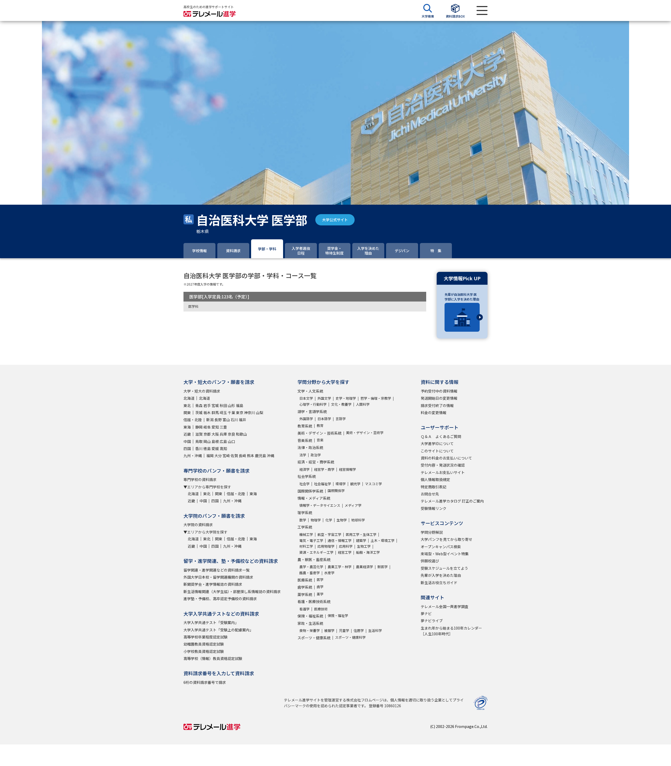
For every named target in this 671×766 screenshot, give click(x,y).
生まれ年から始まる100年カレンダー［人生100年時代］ (451, 630)
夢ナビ (426, 613)
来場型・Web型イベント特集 (445, 553)
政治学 (316, 454)
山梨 (259, 412)
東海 (187, 427)
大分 (218, 455)
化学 (328, 519)
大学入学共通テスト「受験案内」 (211, 622)
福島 (239, 405)
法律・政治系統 (310, 447)
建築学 (361, 540)
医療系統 (304, 580)
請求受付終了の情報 (437, 405)
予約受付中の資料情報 (439, 391)
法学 (302, 454)
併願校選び (430, 560)
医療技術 (321, 608)
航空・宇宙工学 (329, 534)
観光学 (355, 483)
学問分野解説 (432, 532)
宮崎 (226, 455)
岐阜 (207, 427)
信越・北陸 (192, 419)
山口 (231, 441)
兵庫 (223, 434)
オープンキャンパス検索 (441, 546)
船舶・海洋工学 (368, 552)
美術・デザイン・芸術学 (364, 432)
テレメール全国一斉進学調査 (444, 606)
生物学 (342, 519)
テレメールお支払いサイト (443, 472)
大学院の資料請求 (198, 524)
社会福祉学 (322, 483)
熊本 (250, 455)
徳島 (207, 448)
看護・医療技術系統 (314, 601)
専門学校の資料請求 (200, 479)
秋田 (223, 405)
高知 (223, 448)
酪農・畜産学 (309, 572)
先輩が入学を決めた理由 (441, 575)
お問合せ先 (430, 493)
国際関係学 (336, 490)
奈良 (231, 434)
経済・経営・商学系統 (315, 461)
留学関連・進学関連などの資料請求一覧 (216, 570)
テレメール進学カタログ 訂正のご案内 (452, 501)
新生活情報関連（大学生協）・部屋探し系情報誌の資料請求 (232, 591)
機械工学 (306, 534)
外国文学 (324, 398)
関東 (187, 412)
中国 (187, 441)
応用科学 (346, 546)
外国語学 (306, 418)
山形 (231, 405)
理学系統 (304, 512)
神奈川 (249, 412)
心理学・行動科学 (313, 404)
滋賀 (199, 434)
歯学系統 (304, 587)
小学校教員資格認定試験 (203, 651)
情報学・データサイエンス (319, 505)
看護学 (304, 608)
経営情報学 (347, 469)
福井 (242, 419)
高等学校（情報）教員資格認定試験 (212, 658)
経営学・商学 (324, 469)
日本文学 (306, 398)
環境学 (341, 483)
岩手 (207, 405)
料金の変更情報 (433, 412)
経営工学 (344, 552)
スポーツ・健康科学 (350, 637)
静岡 (199, 427)
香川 (199, 448)
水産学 (329, 572)
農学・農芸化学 (311, 566)
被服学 (329, 630)
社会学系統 (306, 476)
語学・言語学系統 (312, 411)
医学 (320, 579)
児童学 (344, 630)
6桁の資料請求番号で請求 (204, 682)
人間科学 (363, 404)
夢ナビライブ (432, 620)
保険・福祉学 (338, 615)
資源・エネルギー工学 (316, 552)
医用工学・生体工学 (361, 534)
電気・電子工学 (311, 540)
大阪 (215, 434)
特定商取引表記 (433, 486)
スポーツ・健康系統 (314, 637)
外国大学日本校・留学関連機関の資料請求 (218, 577)
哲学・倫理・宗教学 (375, 398)
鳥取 (199, 441)
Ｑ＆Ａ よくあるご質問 (441, 436)
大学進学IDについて (437, 443)
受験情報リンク (433, 508)
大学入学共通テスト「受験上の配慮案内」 (218, 629)
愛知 (215, 427)
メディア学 (353, 505)
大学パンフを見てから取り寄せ (446, 539)
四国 (187, 448)
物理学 (316, 519)
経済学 (304, 469)
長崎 (242, 455)
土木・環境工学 (382, 540)
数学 (302, 519)
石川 (234, 419)
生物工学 (364, 546)
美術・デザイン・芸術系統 (319, 433)
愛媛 (215, 448)
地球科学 (358, 519)
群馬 (215, 412)
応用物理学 (325, 546)
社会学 (304, 483)
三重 (223, 427)
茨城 (199, 412)
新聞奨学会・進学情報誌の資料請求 (212, 584)
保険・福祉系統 (310, 616)
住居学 (359, 630)
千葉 (231, 412)
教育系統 (304, 426)
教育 (320, 425)
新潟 (210, 419)
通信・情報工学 (339, 540)
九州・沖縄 (192, 455)
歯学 (320, 586)
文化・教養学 (341, 404)
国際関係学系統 (310, 491)
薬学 (320, 593)
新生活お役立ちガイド (439, 582)
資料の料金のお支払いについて (446, 458)
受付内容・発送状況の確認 (443, 465)
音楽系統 (304, 440)
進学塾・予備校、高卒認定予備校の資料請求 (220, 598)
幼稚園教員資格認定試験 (203, 644)
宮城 (215, 405)
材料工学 (306, 546)
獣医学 (382, 566)
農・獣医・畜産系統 (314, 559)
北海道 (188, 398)
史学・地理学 (346, 398)
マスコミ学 (373, 483)
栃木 (207, 412)
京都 (207, 434)
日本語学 (324, 418)
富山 (226, 419)
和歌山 (241, 434)
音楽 (320, 439)
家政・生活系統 (310, 623)
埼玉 (223, 412)
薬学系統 (304, 594)
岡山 (207, 441)
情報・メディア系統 (313, 498)
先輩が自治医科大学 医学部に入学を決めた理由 (462, 296)
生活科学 (375, 630)
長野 (218, 419)
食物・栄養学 (309, 630)
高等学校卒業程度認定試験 (205, 637)
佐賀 (234, 455)
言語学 (341, 418)
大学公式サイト (335, 219)
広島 (223, 441)
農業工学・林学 (339, 566)
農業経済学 (364, 566)
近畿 (187, 434)
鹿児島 (260, 455)
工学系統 (304, 527)
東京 (239, 412)
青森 (199, 405)
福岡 (210, 455)
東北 (187, 405)
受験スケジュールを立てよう (444, 568)
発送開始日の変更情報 (439, 398)
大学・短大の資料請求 (201, 391)
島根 (215, 441)
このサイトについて (437, 450)
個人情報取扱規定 (435, 479)
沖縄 (270, 455)
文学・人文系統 (310, 391)
